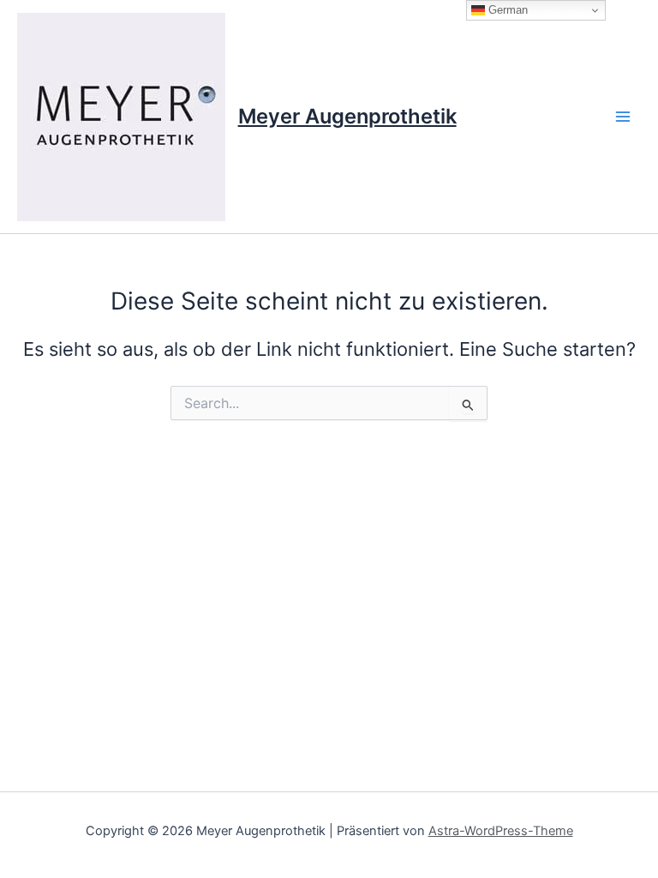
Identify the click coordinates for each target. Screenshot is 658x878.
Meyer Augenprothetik (347, 116)
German (506, 9)
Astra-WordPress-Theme (500, 831)
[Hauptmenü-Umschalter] (623, 117)
